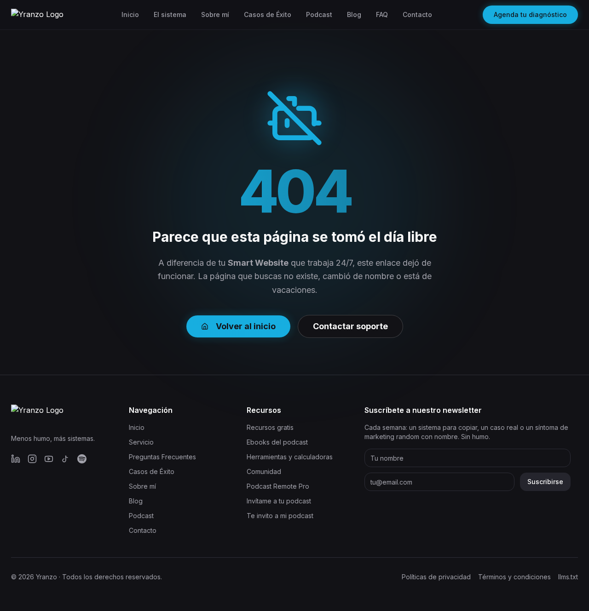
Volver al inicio (246, 326)
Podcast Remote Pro (278, 486)
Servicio (141, 442)
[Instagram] (32, 458)
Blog (354, 14)
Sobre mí (215, 14)
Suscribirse (545, 481)
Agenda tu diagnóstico (530, 14)
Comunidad (264, 471)
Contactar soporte (350, 326)
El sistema (170, 14)
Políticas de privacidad (436, 577)
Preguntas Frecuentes (162, 457)
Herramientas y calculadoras (290, 457)
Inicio (130, 14)
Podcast (319, 14)
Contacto (417, 14)
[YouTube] (48, 458)
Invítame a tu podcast (279, 501)
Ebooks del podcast (277, 442)
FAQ (382, 14)
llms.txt (568, 577)
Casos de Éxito (267, 14)
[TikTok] (65, 458)
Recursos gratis (270, 427)
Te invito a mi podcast (280, 516)
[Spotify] (82, 458)
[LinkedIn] (15, 458)
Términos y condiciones (514, 577)
